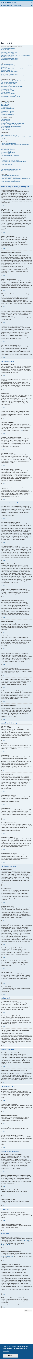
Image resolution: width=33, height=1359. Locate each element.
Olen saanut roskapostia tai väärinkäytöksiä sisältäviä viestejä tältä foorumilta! (16, 137)
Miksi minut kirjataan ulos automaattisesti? (10, 58)
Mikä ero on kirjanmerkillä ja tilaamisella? (10, 160)
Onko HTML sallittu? (5, 104)
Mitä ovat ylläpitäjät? (5, 119)
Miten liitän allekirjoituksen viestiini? (8, 83)
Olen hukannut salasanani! (7, 56)
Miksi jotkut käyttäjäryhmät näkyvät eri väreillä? (11, 126)
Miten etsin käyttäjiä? (5, 153)
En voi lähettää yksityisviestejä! (8, 134)
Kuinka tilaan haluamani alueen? (8, 163)
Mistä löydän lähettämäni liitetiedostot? (9, 170)
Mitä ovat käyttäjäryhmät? (6, 122)
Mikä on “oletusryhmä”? (6, 127)
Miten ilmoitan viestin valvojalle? (8, 93)
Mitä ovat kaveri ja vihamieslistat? (8, 143)
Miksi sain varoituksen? (6, 92)
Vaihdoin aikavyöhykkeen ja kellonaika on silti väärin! (12, 68)
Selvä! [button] (10, 1355)
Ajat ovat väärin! (4, 67)
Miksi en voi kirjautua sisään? (7, 53)
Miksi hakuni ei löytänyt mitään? (8, 151)
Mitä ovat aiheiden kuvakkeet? (7, 114)
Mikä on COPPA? (5, 49)
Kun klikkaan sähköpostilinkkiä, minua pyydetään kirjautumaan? (15, 75)
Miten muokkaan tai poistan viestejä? (9, 82)
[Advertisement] (16, 24)
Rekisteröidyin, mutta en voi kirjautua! (9, 52)
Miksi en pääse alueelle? (6, 89)
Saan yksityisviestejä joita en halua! (9, 135)
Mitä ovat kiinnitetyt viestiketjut (7, 111)
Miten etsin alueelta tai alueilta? (7, 149)
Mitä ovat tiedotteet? (5, 110)
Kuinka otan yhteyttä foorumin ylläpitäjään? (10, 181)
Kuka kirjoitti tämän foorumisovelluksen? (10, 175)
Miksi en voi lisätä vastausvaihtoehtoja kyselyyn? (12, 86)
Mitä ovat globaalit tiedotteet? (7, 108)
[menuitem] (5, 2)
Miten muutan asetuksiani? (7, 64)
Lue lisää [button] (6, 1351)
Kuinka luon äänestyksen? (7, 85)
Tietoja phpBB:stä (5, 1245)
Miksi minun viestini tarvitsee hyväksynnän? (10, 96)
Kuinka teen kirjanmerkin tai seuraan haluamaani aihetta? (13, 161)
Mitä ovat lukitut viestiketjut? (7, 112)
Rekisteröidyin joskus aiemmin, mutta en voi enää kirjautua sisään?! (16, 55)
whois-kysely (21, 1274)
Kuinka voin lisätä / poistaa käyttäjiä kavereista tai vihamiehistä (15, 144)
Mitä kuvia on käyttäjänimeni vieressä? (9, 71)
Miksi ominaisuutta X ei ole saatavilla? (9, 177)
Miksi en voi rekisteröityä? (6, 51)
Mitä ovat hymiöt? (5, 105)
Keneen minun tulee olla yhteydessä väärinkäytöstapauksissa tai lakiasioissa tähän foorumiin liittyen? (15, 179)
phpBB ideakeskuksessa (7, 1256)
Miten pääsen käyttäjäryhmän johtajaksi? (10, 124)
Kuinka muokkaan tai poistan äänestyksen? (10, 87)
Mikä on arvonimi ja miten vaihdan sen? (9, 74)
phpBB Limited (25, 1240)
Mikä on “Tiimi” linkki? (5, 129)
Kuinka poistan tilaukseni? (6, 164)
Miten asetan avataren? (6, 73)
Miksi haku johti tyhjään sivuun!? (8, 152)
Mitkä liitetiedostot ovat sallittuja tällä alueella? (11, 169)
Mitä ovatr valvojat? (5, 120)
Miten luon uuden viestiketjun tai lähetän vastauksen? (12, 80)
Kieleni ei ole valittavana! (6, 70)
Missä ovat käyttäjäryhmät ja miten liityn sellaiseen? (12, 123)
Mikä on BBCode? (5, 102)
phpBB (21, 430)
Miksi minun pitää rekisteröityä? (8, 48)
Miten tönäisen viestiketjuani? (7, 98)
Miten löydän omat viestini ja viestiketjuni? (10, 155)
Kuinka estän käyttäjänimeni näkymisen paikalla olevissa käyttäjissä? (16, 65)
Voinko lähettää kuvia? (6, 107)
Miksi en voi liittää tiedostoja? (7, 90)
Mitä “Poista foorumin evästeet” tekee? (9, 59)
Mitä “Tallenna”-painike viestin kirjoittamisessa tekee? (12, 95)
